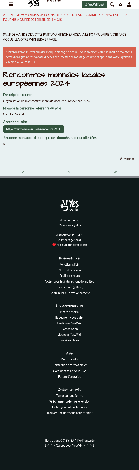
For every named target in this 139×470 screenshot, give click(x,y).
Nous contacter (69, 220)
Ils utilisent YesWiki (69, 323)
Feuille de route (69, 276)
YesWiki (77, 445)
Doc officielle (69, 359)
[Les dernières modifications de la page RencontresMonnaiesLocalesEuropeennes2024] (69, 172)
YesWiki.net (96, 4)
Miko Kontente (85, 440)
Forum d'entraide (69, 376)
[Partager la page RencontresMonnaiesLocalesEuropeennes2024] (116, 172)
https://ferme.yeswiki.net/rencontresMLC (33, 129)
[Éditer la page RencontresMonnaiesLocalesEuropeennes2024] (23, 172)
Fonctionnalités (70, 264)
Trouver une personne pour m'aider (70, 413)
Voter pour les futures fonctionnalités (69, 281)
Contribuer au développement (70, 293)
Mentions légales (69, 225)
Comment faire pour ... (68, 371)
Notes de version (69, 270)
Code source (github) (69, 287)
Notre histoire (69, 312)
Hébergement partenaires (69, 407)
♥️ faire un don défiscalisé (69, 245)
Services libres (69, 340)
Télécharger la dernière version (69, 401)
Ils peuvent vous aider (69, 317)
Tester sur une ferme (69, 395)
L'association (69, 329)
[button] (129, 4)
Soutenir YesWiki (69, 334)
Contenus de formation (67, 365)
